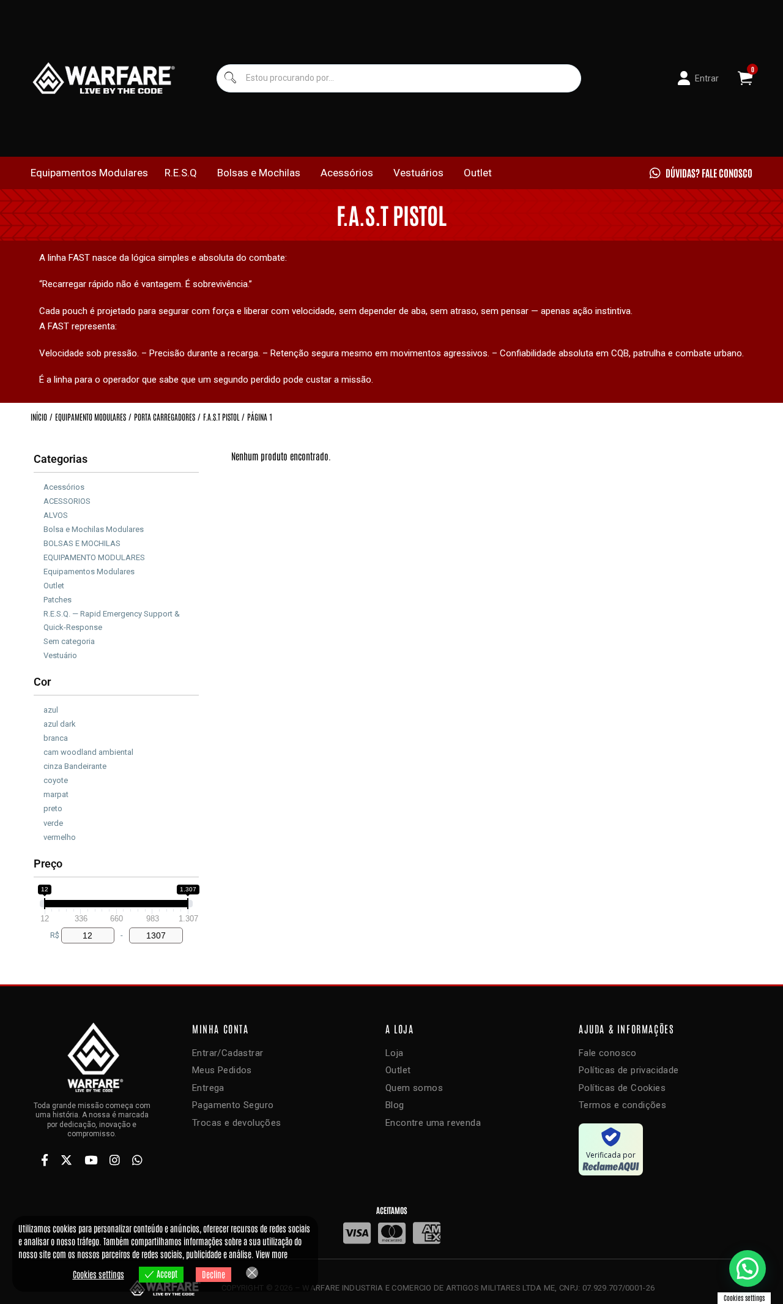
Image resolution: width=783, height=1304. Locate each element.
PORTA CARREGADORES (164, 416)
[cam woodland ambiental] (38, 750)
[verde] (38, 821)
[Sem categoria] (38, 639)
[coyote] (38, 779)
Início (39, 416)
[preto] (38, 807)
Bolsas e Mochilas (258, 173)
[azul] (38, 708)
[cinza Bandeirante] (38, 765)
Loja (394, 1053)
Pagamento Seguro (232, 1105)
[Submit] (230, 78)
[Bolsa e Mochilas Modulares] (38, 527)
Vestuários (418, 173)
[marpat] (38, 793)
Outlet (478, 173)
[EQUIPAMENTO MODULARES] (38, 556)
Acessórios (347, 173)
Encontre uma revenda (433, 1122)
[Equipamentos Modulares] (38, 570)
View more (272, 1253)
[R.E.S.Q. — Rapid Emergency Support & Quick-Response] (38, 618)
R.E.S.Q (181, 173)
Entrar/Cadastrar (227, 1053)
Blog (394, 1105)
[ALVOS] (38, 513)
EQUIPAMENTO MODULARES (90, 416)
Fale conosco (608, 1053)
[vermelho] (38, 835)
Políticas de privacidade (629, 1070)
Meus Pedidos (222, 1070)
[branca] (38, 736)
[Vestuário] (38, 653)
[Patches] (38, 598)
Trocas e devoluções (236, 1122)
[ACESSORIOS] (38, 499)
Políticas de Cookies (622, 1087)
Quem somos (414, 1087)
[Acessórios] (38, 485)
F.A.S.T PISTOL (221, 416)
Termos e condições (622, 1105)
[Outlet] (38, 584)
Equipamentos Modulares (89, 173)
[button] (747, 1268)
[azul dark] (38, 722)
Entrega (208, 1087)
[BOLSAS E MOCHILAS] (38, 541)
